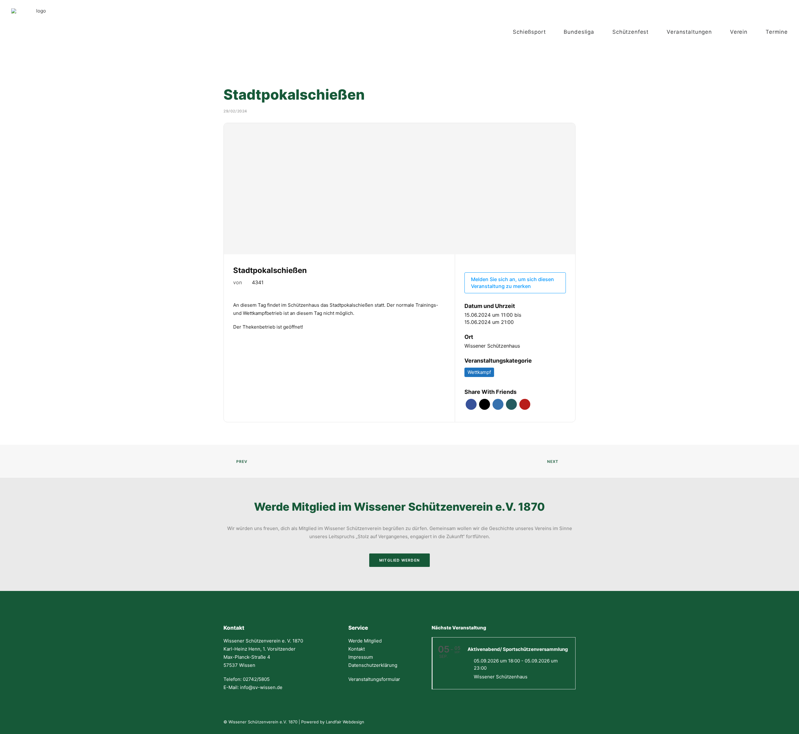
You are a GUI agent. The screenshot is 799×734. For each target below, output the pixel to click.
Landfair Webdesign (345, 721)
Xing (511, 404)
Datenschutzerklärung (372, 665)
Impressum (360, 657)
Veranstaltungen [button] (689, 32)
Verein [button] (739, 32)
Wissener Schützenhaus (492, 346)
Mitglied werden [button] (399, 560)
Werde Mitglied (365, 641)
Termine (777, 32)
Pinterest (524, 404)
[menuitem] (535, 32)
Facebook (471, 404)
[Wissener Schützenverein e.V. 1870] (38, 31)
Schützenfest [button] (630, 32)
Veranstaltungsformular (374, 679)
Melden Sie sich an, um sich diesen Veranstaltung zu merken (512, 283)
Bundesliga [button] (579, 32)
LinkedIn (498, 404)
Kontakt (356, 649)
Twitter (484, 404)
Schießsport (529, 32)
